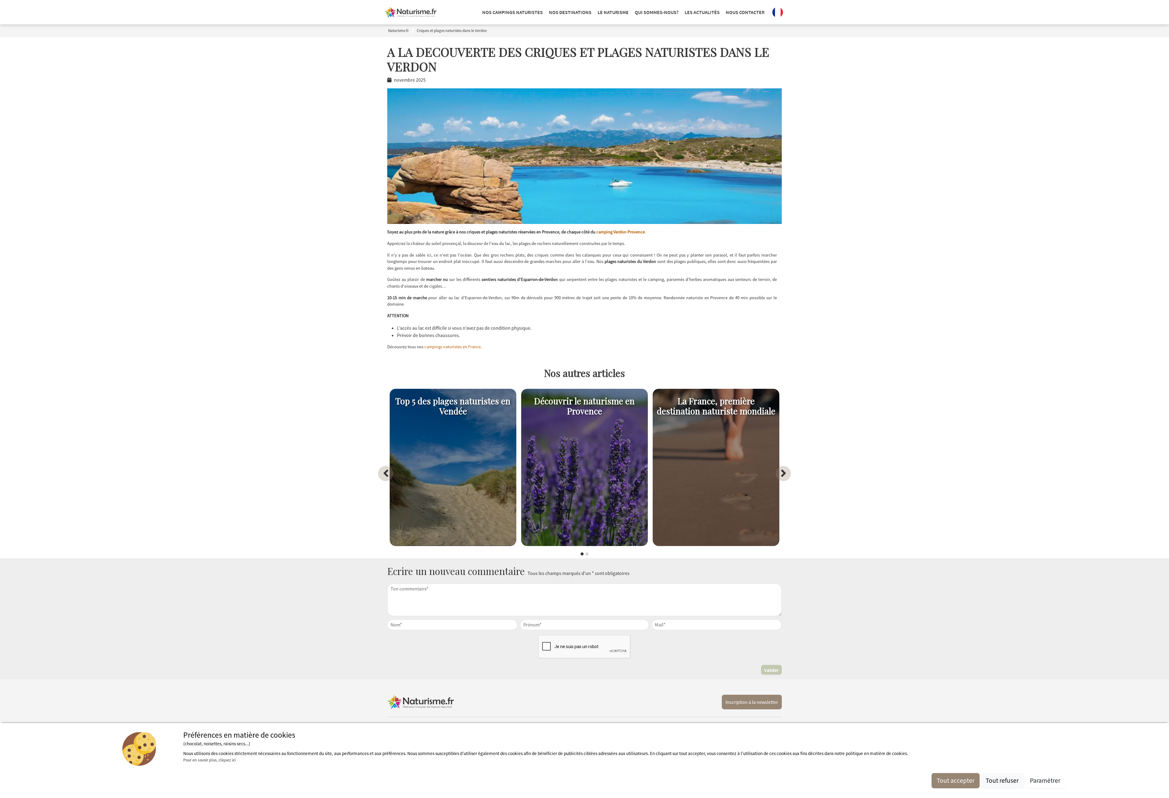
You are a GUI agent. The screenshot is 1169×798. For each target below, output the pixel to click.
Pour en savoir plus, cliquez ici (209, 760)
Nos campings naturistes (512, 12)
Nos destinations (570, 12)
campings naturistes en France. (453, 346)
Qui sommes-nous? (657, 12)
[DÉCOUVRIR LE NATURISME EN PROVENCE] (584, 467)
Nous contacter (745, 12)
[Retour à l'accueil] (411, 12)
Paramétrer (1046, 780)
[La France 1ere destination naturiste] (716, 467)
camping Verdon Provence (620, 232)
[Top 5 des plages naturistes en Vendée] (453, 467)
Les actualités (702, 12)
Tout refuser (1002, 780)
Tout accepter (955, 780)
